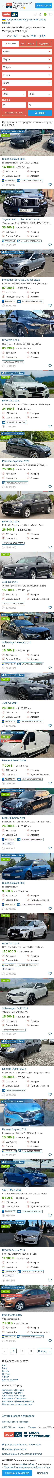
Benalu (5, 1371)
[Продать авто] (45, 14)
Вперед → (44, 1351)
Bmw (4, 1368)
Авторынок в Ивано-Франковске (18, 1401)
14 (8, 981)
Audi (4, 1365)
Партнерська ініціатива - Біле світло (21, 1444)
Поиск (41, 112)
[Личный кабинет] (51, 14)
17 (8, 737)
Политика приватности (14, 1449)
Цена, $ (6, 100)
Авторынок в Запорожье (14, 1398)
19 (8, 619)
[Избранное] (35, 14)
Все (12, 44)
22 (8, 554)
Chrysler (6, 1374)
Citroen (5, 1377)
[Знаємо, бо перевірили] (27, 1436)
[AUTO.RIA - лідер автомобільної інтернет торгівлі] (10, 14)
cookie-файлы (26, 1464)
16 (8, 859)
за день (28, 36)
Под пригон (44, 44)
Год (4, 89)
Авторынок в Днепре (12, 1393)
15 (8, 916)
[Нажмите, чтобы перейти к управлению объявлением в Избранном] (50, 184)
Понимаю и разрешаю (17, 1473)
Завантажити (44, 5)
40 (8, 135)
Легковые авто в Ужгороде (15, 1422)
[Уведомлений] (40, 14)
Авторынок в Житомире (13, 1395)
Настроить (42, 1473)
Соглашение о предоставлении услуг (22, 1454)
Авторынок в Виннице (13, 1390)
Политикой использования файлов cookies (27, 1467)
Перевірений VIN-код (14, 131)
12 (8, 1166)
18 (8, 679)
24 (8, 377)
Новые (31, 44)
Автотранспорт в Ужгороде (18, 1416)
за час (11, 36)
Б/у (22, 44)
